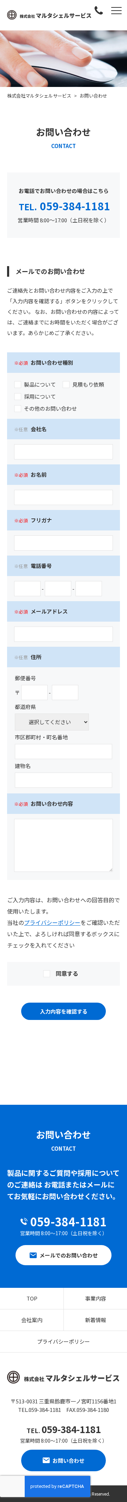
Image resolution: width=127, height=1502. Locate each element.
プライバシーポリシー (52, 922)
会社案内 (31, 1320)
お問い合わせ (68, 1460)
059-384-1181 (64, 205)
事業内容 (95, 1298)
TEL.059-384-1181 (39, 1409)
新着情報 (95, 1320)
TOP (31, 1298)
